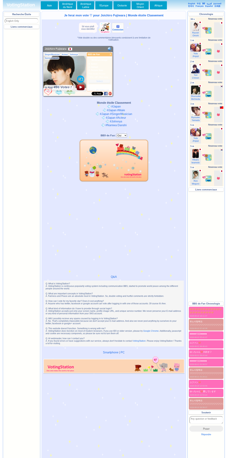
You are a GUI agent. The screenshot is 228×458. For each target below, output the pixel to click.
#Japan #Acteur (115, 117)
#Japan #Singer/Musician (115, 113)
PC (123, 352)
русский (217, 3)
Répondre (206, 434)
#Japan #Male (115, 110)
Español (209, 6)
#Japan (116, 106)
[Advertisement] (21, 83)
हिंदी (203, 3)
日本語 (217, 6)
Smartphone (110, 352)
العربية (209, 3)
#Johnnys (115, 121)
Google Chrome (151, 331)
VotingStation (21, 4)
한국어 (191, 6)
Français (200, 6)
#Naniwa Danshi (116, 125)
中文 (199, 3)
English (191, 3)
